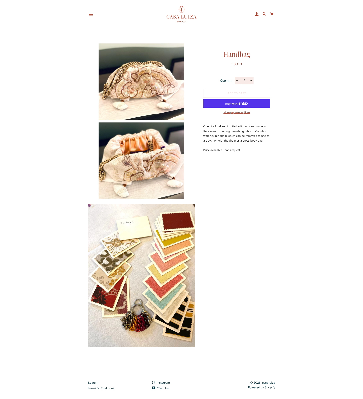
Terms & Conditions (101, 388)
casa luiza (268, 382)
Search (92, 382)
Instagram (163, 382)
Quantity (226, 80)
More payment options (236, 112)
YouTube (162, 388)
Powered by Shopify (261, 387)
